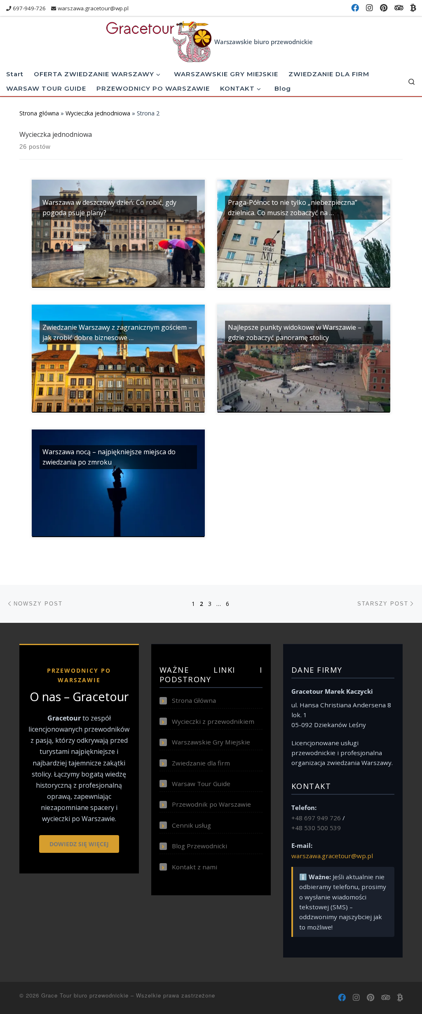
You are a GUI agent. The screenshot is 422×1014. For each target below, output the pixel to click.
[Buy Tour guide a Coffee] (413, 8)
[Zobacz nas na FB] (355, 8)
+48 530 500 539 (316, 828)
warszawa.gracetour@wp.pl (332, 856)
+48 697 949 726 (316, 818)
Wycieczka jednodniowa (98, 113)
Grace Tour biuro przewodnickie (85, 995)
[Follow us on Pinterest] (383, 8)
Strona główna (39, 113)
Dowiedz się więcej (79, 844)
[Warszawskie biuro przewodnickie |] (158, 40)
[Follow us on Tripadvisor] (398, 8)
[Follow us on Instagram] (369, 8)
